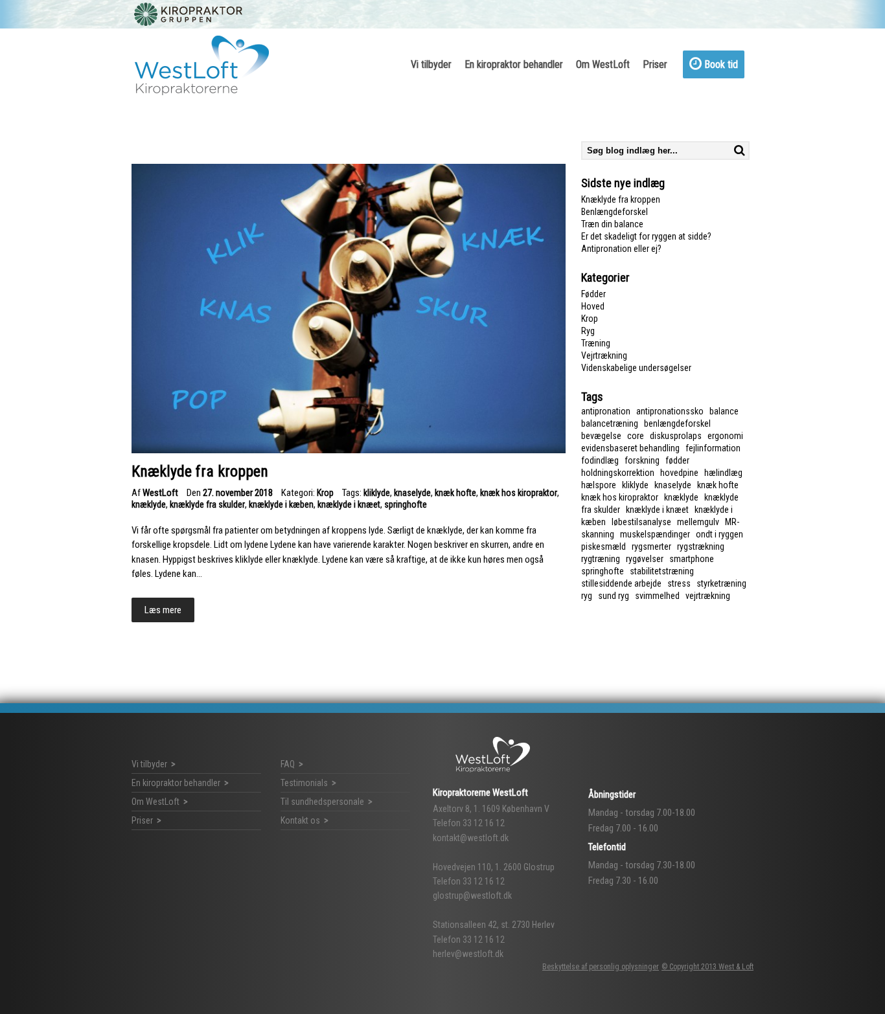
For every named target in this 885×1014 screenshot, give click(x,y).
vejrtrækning (707, 596)
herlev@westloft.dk (468, 954)
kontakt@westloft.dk (471, 838)
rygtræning (600, 559)
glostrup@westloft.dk (472, 895)
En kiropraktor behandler (514, 64)
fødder (677, 460)
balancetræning (609, 423)
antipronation (605, 411)
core (635, 436)
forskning (642, 460)
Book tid (720, 64)
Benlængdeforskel (614, 212)
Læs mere (162, 610)
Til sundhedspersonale (322, 801)
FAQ (288, 764)
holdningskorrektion (617, 473)
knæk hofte (455, 493)
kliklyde (376, 493)
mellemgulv (698, 522)
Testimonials (304, 783)
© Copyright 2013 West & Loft (707, 966)
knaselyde (412, 493)
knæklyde (149, 504)
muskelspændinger (655, 534)
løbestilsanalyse (641, 522)
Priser (655, 64)
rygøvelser (644, 559)
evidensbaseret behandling (630, 448)
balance (724, 411)
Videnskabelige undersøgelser (636, 368)
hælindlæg (723, 473)
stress (679, 583)
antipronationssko (670, 411)
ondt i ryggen (719, 534)
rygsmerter (651, 546)
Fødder (593, 294)
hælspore (598, 485)
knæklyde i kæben (281, 504)
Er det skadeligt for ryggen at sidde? (646, 236)
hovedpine (679, 473)
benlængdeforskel (677, 423)
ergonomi (725, 436)
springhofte (405, 504)
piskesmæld (603, 546)
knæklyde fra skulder (207, 504)
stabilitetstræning (662, 571)
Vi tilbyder (431, 64)
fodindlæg (600, 460)
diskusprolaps (676, 436)
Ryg (588, 331)
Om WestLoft (603, 64)
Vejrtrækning (604, 355)
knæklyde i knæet (348, 504)
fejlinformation (713, 448)
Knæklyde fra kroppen (620, 199)
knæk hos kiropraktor (518, 493)
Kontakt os (300, 820)
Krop (325, 493)
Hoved (592, 306)
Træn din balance (612, 224)
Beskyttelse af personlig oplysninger (600, 966)
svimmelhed (657, 596)
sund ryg (613, 596)
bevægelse (601, 436)
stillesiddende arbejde (621, 583)
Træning (595, 343)
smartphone (691, 559)
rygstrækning (700, 546)
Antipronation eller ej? (621, 248)
